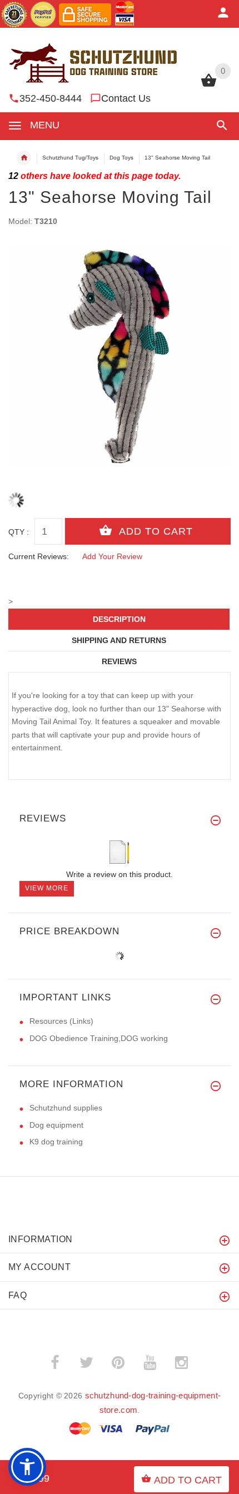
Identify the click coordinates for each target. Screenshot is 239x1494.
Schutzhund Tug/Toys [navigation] (70, 158)
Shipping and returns (119, 640)
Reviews (119, 661)
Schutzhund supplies (65, 1107)
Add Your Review (112, 556)
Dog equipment (56, 1124)
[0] (209, 85)
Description (119, 619)
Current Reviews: (38, 556)
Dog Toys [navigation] (121, 158)
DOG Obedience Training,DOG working (98, 1038)
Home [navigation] (24, 158)
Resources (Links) (61, 1021)
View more (46, 888)
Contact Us (126, 98)
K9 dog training (56, 1141)
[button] (220, 125)
